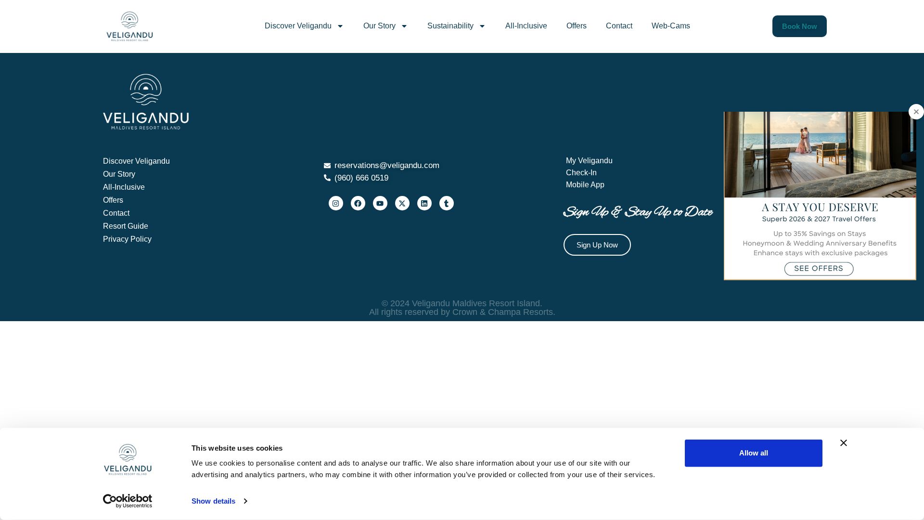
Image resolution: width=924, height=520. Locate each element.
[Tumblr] (446, 203)
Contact (619, 26)
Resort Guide (125, 226)
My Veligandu (589, 160)
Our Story (379, 26)
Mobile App (585, 185)
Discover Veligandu (298, 26)
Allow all (753, 453)
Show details (213, 501)
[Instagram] (336, 203)
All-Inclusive (526, 26)
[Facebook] (358, 203)
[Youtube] (380, 203)
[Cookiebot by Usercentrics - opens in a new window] (128, 501)
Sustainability (450, 26)
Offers (576, 26)
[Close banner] (843, 443)
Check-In (581, 173)
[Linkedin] (424, 203)
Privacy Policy (127, 239)
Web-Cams (671, 26)
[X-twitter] (402, 203)
